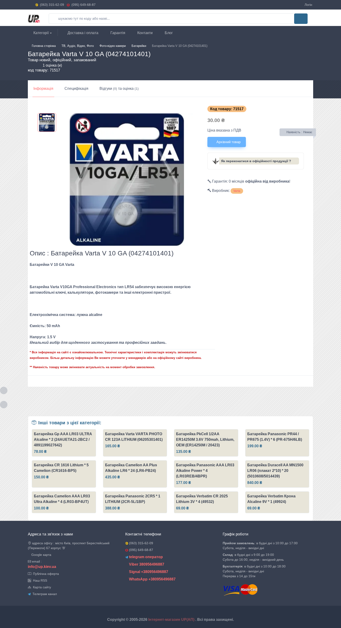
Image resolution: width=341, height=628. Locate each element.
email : (36, 561)
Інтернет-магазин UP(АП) (171, 620)
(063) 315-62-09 (52, 4)
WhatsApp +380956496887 (152, 579)
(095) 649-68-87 (83, 4)
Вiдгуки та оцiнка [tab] (119, 88)
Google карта (40, 555)
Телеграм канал (44, 594)
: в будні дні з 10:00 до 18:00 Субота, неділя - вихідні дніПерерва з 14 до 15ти (254, 571)
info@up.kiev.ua (42, 567)
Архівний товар (228, 142)
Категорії (40, 33)
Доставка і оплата (82, 33)
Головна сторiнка (44, 46)
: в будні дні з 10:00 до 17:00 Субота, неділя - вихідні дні (260, 545)
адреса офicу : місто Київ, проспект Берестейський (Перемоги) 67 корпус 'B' (68, 545)
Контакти (144, 33)
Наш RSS (39, 580)
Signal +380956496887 (148, 572)
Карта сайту (41, 587)
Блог (168, 33)
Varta (236, 191)
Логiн (308, 4)
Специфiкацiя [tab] (76, 88)
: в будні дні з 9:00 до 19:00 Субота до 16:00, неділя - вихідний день (253, 557)
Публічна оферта (45, 574)
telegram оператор (145, 557)
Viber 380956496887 (146, 564)
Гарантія (117, 33)
